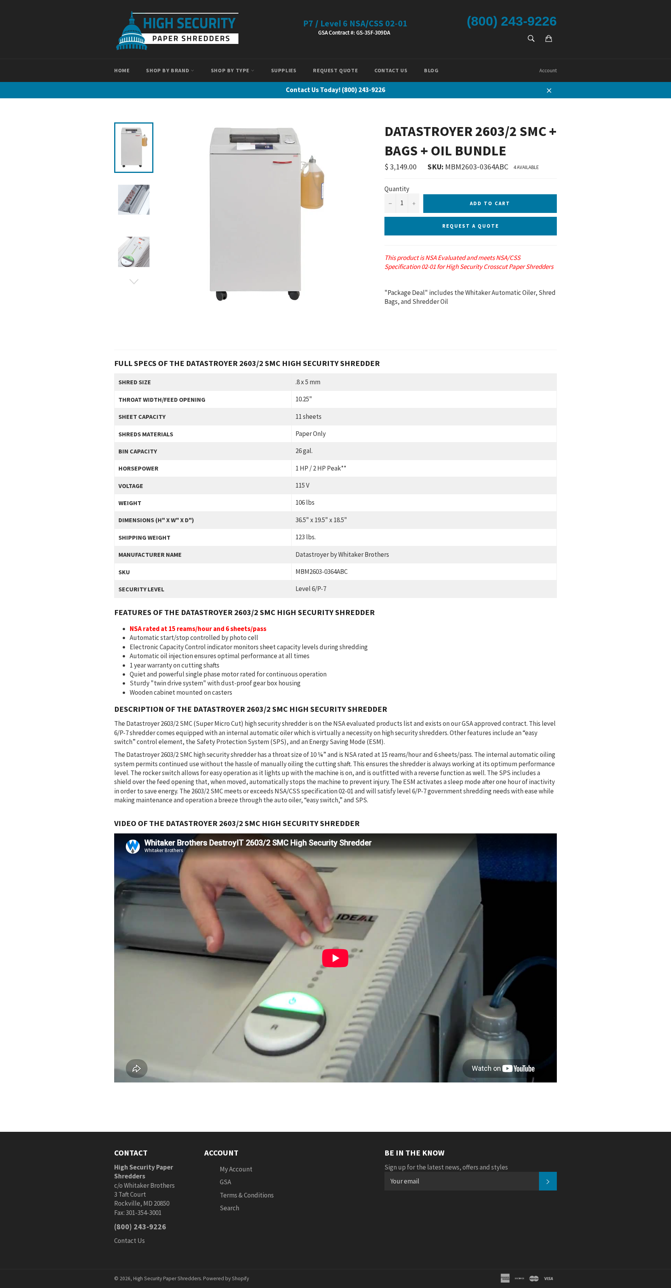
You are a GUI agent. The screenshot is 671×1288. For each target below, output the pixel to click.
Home (121, 70)
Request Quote (335, 70)
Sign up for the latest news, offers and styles (446, 1167)
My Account (236, 1169)
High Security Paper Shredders (167, 1278)
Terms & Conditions (247, 1195)
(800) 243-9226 (512, 21)
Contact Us (390, 70)
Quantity (396, 189)
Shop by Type (231, 70)
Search (229, 1208)
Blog (431, 70)
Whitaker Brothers (149, 1185)
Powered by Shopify (226, 1278)
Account (548, 70)
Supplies (284, 70)
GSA (225, 1182)
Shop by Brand (168, 70)
